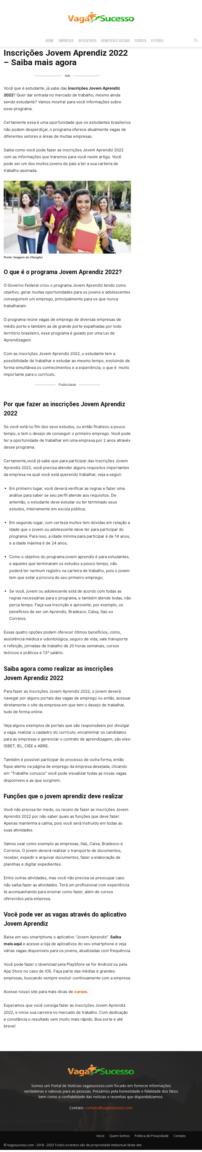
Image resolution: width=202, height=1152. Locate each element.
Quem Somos (119, 1136)
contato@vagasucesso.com (109, 1107)
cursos (80, 991)
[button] (195, 40)
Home (50, 40)
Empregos (66, 40)
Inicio (100, 1136)
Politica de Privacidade (152, 1136)
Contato (180, 1136)
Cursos (140, 40)
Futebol (157, 40)
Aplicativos (87, 40)
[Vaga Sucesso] (101, 17)
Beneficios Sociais (115, 40)
